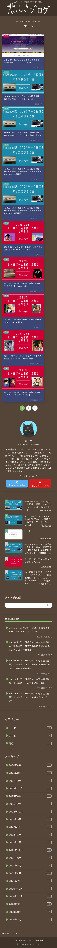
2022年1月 (29, 842)
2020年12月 (29, 888)
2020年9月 (29, 904)
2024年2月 (29, 780)
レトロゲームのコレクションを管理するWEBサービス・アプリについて (29, 629)
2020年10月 (29, 896)
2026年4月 (29, 765)
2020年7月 (29, 919)
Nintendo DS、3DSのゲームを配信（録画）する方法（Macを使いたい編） (29, 681)
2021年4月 (29, 873)
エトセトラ (29, 728)
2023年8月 (29, 796)
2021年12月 (29, 850)
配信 (29, 743)
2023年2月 (29, 803)
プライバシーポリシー (22, 940)
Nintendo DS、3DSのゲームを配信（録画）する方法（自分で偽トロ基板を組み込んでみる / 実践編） (29, 646)
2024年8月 (29, 773)
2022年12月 (29, 811)
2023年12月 (29, 788)
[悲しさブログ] (28, 13)
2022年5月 (29, 819)
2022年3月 (29, 834)
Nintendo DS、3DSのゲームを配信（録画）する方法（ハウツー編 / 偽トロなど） (29, 697)
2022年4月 (29, 827)
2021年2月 (29, 881)
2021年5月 (29, 865)
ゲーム (29, 735)
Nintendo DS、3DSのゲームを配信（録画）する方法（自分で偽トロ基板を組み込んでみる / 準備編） (29, 664)
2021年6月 (29, 857)
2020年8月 (29, 912)
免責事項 (39, 940)
